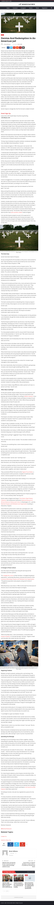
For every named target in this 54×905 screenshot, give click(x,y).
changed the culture (8, 575)
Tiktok (37, 8)
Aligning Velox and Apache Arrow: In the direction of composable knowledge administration (8, 864)
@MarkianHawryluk (6, 828)
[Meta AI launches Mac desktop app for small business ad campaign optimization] (30, 878)
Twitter (31, 8)
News (2, 34)
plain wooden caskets (16, 212)
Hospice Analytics (5, 636)
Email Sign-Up (6, 113)
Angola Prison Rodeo (27, 472)
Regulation (44, 8)
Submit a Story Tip (6, 840)
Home (8, 8)
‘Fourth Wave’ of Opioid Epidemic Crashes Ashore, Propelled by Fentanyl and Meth (28, 864)
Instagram (23, 8)
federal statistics (28, 396)
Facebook (15, 8)
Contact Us (4, 836)
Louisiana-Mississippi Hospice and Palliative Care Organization (17, 579)
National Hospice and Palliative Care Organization (14, 504)
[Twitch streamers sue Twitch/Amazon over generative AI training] (19, 878)
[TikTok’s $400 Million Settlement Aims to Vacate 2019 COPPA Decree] (7, 878)
